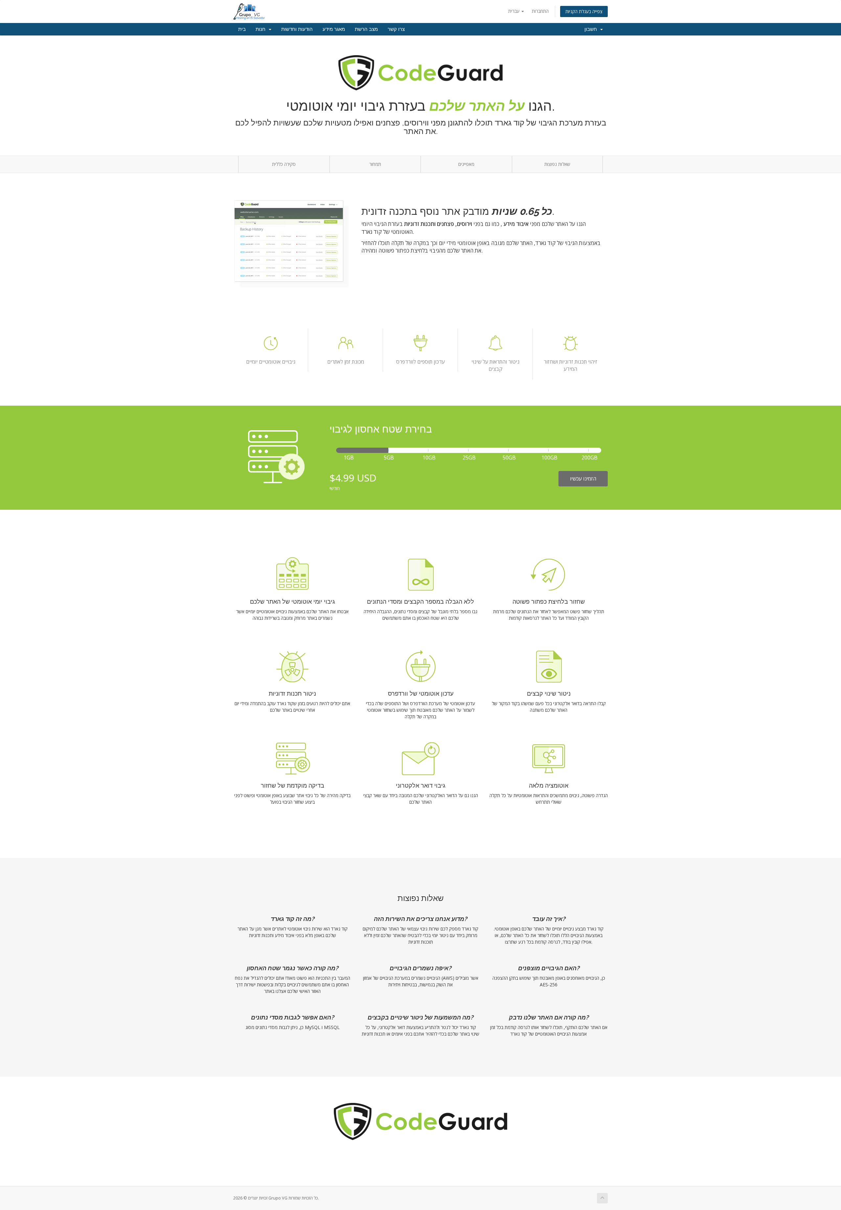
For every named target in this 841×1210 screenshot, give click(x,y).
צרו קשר (396, 29)
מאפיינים (466, 164)
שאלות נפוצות (557, 164)
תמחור (375, 164)
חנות (262, 29)
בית (242, 29)
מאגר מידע (334, 29)
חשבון (592, 29)
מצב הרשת (366, 29)
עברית (514, 11)
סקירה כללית (284, 164)
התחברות (540, 11)
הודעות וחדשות (297, 29)
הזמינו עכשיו (583, 478)
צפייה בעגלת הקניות (583, 11)
